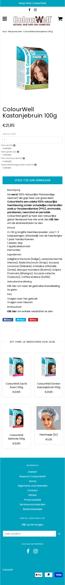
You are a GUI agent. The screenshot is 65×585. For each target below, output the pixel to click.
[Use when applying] (14, 145)
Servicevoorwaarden (32, 504)
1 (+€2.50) (7, 161)
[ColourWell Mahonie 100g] (16, 418)
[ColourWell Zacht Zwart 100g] (16, 367)
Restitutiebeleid (32, 509)
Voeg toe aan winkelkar (32, 180)
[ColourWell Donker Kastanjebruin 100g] (48, 367)
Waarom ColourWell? (32, 476)
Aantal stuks (9, 134)
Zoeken (32, 472)
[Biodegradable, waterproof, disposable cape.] (24, 158)
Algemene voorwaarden (33, 486)
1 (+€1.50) (7, 168)
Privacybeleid (32, 500)
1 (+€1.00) (7, 148)
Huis (5, 31)
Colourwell (8, 569)
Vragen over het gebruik (22, 298)
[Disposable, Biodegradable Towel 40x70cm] (35, 165)
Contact (32, 490)
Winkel (32, 495)
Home (32, 481)
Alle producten (15, 31)
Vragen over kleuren (20, 302)
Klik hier (54, 219)
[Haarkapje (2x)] (48, 418)
